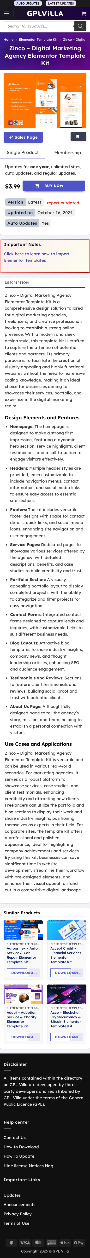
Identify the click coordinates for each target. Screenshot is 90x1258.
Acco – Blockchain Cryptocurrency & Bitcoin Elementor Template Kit (66, 1019)
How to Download (21, 1146)
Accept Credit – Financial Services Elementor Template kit (65, 955)
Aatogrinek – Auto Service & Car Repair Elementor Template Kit (22, 955)
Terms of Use (16, 1223)
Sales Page (25, 137)
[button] (7, 13)
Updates (12, 1195)
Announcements (19, 1204)
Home (8, 39)
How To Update (19, 1156)
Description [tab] (17, 282)
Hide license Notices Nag (28, 1165)
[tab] (23, 153)
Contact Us (15, 1137)
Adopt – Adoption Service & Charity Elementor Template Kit (21, 1019)
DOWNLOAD (19, 973)
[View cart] (84, 13)
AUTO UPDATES (28, 3)
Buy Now (53, 185)
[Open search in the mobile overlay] (45, 26)
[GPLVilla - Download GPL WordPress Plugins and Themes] (45, 13)
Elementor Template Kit (38, 39)
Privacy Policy (18, 1213)
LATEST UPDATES (61, 3)
